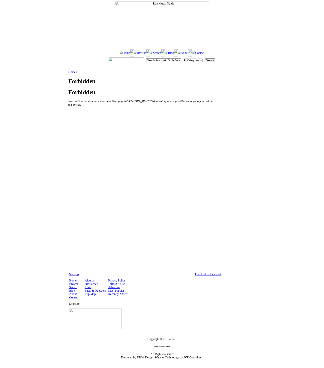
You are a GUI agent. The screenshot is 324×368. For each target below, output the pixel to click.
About (73, 294)
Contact (73, 297)
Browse (73, 283)
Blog (72, 290)
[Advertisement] (236, 89)
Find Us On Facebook (208, 274)
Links (88, 287)
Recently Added (117, 294)
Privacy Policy (116, 280)
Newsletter (91, 283)
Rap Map (90, 294)
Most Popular (116, 290)
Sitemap (74, 274)
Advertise (114, 287)
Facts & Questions (95, 290)
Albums (89, 280)
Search (73, 287)
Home (72, 72)
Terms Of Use (116, 283)
